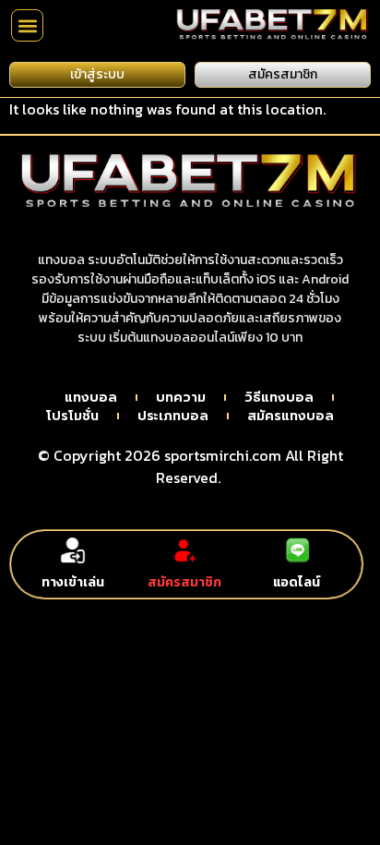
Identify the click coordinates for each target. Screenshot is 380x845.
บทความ (181, 398)
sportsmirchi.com (222, 455)
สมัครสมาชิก (184, 582)
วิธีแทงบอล (279, 398)
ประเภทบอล (172, 416)
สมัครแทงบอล (290, 416)
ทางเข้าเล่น (73, 582)
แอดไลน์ (296, 582)
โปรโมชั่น (72, 416)
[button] (27, 25)
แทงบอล (91, 398)
